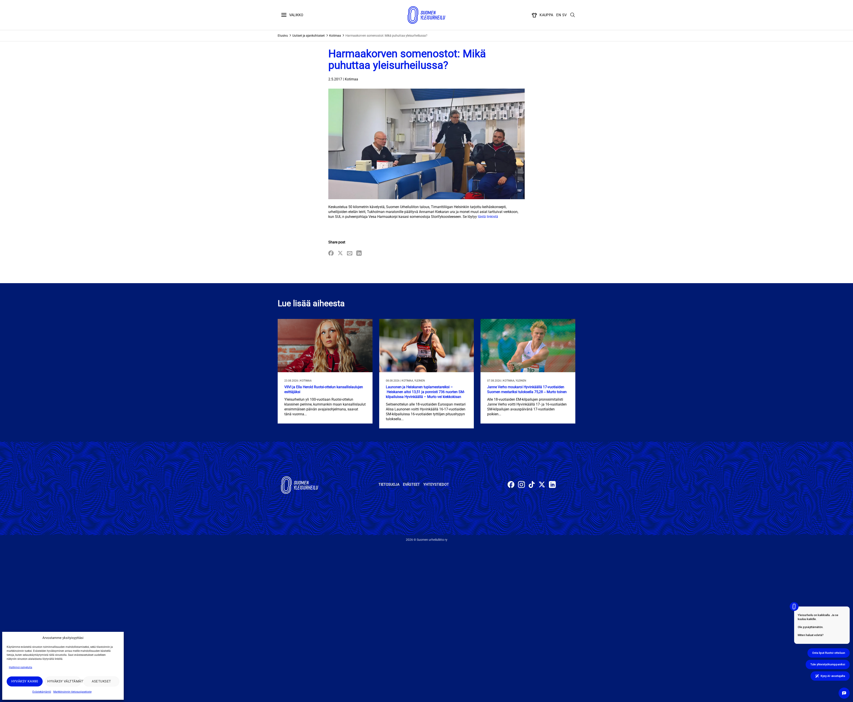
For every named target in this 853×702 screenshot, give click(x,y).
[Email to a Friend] (349, 254)
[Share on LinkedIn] (359, 254)
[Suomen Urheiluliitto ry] (426, 15)
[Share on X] (340, 254)
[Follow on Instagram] (521, 485)
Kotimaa (335, 35)
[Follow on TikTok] (531, 485)
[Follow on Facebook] (511, 485)
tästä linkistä (488, 217)
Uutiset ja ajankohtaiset (308, 35)
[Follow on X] (541, 485)
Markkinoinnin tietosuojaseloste (72, 691)
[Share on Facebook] (331, 254)
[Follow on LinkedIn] (552, 485)
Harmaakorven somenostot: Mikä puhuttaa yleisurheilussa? (386, 35)
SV (564, 15)
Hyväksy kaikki (24, 681)
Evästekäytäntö (41, 691)
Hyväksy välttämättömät (64, 681)
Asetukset (101, 681)
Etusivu (283, 35)
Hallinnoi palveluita (20, 667)
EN (558, 15)
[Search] (572, 15)
